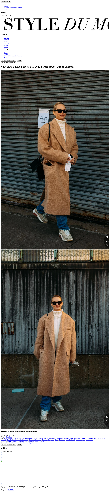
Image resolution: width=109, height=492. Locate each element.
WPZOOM (11, 490)
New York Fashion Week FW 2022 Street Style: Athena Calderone (26, 441)
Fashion (41, 438)
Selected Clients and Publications (13, 7)
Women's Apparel (80, 440)
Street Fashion (11, 440)
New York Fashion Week (70, 438)
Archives (3, 15)
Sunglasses (51, 440)
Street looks (18, 440)
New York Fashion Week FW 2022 (86, 438)
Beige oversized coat (18, 438)
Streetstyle (45, 440)
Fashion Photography (49, 438)
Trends (56, 440)
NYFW (99, 438)
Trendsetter (62, 440)
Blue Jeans (35, 438)
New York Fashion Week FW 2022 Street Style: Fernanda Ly (22, 443)
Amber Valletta (8, 438)
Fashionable (59, 438)
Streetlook (32, 440)
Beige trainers (28, 438)
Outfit (103, 438)
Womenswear (89, 440)
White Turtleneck (70, 440)
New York (9, 437)
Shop (5, 9)
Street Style (25, 440)
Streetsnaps (38, 440)
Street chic (3, 440)
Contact (6, 6)
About (5, 4)
